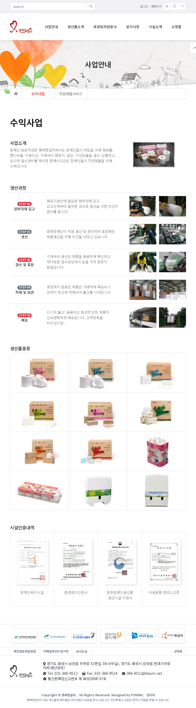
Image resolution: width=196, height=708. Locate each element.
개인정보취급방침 (25, 651)
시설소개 (155, 26)
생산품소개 (75, 26)
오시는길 (81, 651)
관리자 (150, 695)
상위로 (178, 651)
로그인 (144, 6)
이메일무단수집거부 (56, 651)
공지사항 (132, 26)
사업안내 (51, 26)
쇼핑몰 (176, 26)
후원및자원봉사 (105, 26)
